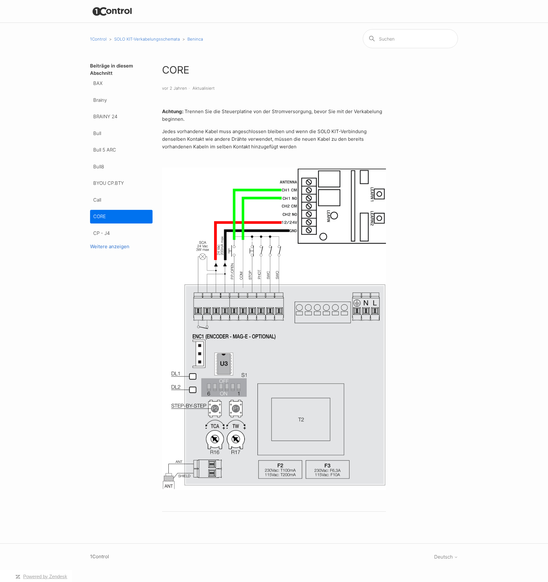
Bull (97, 133)
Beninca (195, 39)
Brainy (100, 100)
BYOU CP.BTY (108, 183)
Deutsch (444, 556)
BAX (97, 83)
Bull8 (98, 167)
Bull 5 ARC (104, 150)
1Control (98, 39)
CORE (99, 216)
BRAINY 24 (105, 116)
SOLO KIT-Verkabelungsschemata (147, 39)
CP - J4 (101, 233)
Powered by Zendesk (45, 576)
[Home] (112, 11)
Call (97, 200)
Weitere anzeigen (109, 246)
